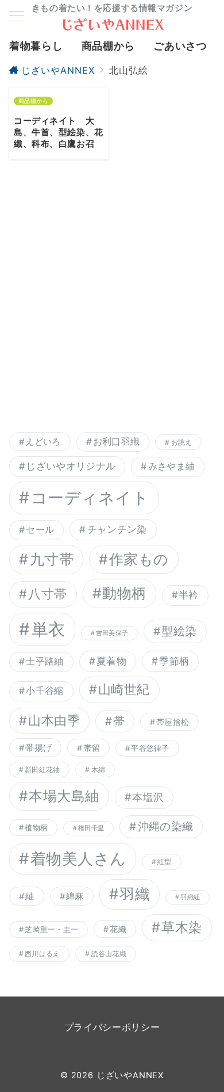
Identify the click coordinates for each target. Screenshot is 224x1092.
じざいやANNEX (130, 1075)
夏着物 (111, 661)
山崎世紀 (124, 689)
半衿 (189, 595)
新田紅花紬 (42, 769)
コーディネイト (90, 497)
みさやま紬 (171, 466)
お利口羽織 (116, 441)
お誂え (181, 442)
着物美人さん (78, 858)
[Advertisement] (112, 304)
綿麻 (75, 896)
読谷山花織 (108, 953)
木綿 (98, 769)
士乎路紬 (44, 661)
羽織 (134, 894)
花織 (118, 929)
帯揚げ (38, 747)
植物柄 (36, 827)
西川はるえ (42, 953)
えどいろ (42, 441)
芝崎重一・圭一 (51, 929)
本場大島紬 (64, 796)
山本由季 (54, 720)
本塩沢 (148, 797)
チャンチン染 (117, 529)
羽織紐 (190, 897)
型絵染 (178, 631)
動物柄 (124, 593)
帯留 (92, 748)
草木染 (181, 927)
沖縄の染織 (166, 826)
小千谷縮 (44, 690)
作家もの (139, 559)
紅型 (164, 861)
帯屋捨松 (172, 722)
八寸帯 (47, 593)
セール (40, 529)
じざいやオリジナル (70, 466)
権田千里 (91, 828)
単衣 (48, 629)
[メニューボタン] (16, 17)
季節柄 (174, 661)
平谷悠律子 (150, 748)
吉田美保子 (112, 633)
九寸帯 (52, 559)
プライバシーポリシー (112, 1027)
